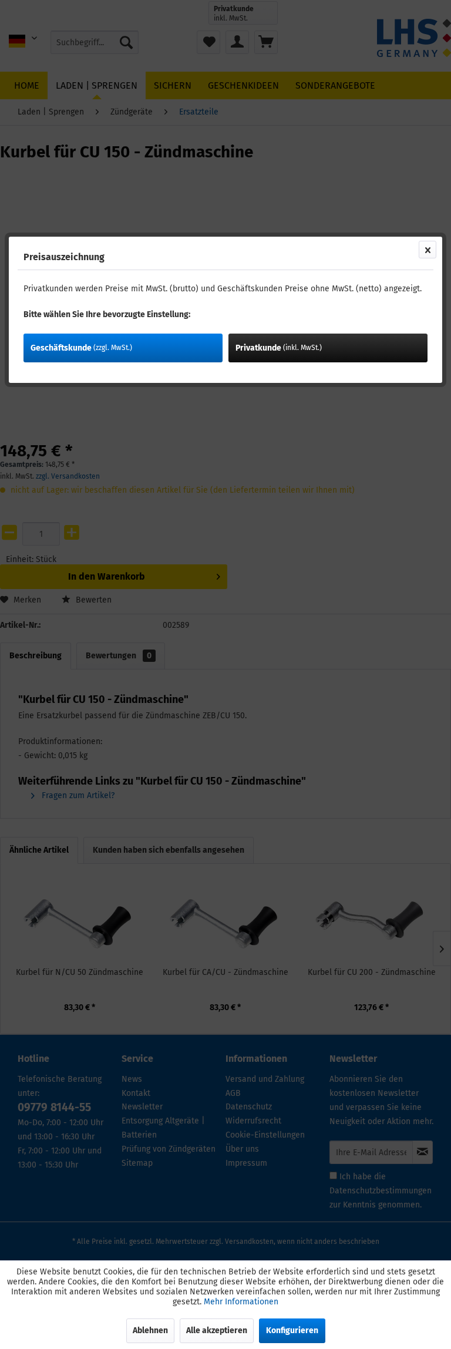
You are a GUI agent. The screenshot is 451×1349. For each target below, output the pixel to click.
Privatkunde (278, 348)
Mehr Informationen (241, 1302)
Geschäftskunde (81, 348)
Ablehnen (150, 1330)
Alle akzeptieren (216, 1330)
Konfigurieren (292, 1330)
